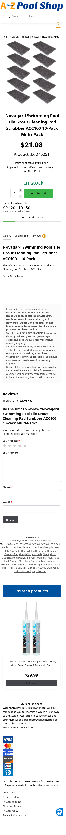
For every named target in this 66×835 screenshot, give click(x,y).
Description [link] (21, 235)
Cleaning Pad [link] (11, 554)
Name (8, 487)
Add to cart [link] (31, 683)
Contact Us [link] (9, 792)
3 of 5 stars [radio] (15, 446)
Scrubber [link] (22, 567)
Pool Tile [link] (12, 567)
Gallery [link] (7, 235)
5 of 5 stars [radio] (25, 446)
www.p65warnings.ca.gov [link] (18, 727)
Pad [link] (43, 564)
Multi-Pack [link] (17, 557)
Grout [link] (46, 554)
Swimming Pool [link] (22, 571)
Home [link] (6, 36)
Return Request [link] (12, 801)
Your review (12, 452)
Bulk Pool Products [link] (24, 547)
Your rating (11, 441)
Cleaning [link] (51, 550)
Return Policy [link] (10, 810)
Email (7, 502)
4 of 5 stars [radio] (20, 446)
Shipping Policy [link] (12, 806)
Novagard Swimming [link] (29, 564)
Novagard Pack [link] (9, 564)
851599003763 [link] (23, 544)
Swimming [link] (52, 567)
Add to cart (38, 193)
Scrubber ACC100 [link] (37, 567)
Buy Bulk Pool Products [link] (33, 550)
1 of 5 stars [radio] (5, 446)
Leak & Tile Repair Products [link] (25, 36)
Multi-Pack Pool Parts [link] (35, 557)
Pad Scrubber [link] (53, 564)
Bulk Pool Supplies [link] (44, 547)
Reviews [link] (38, 235)
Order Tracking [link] (11, 797)
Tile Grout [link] (41, 571)
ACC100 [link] (36, 544)
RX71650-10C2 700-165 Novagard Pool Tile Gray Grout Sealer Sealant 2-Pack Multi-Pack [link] (31, 663)
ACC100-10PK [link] (48, 544)
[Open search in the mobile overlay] (32, 16)
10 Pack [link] (11, 544)
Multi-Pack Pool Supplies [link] (32, 561)
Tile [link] (33, 571)
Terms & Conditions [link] (14, 815)
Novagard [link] (51, 561)
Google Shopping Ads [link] (30, 554)
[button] (58, 25)
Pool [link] (4, 567)
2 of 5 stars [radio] (10, 446)
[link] (59, 812)
